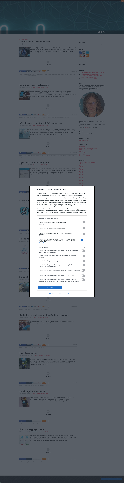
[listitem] (62, 218)
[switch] (83, 222)
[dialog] (62, 241)
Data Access (62, 293)
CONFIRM (50, 287)
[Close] (91, 189)
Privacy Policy (71, 293)
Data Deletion (52, 293)
